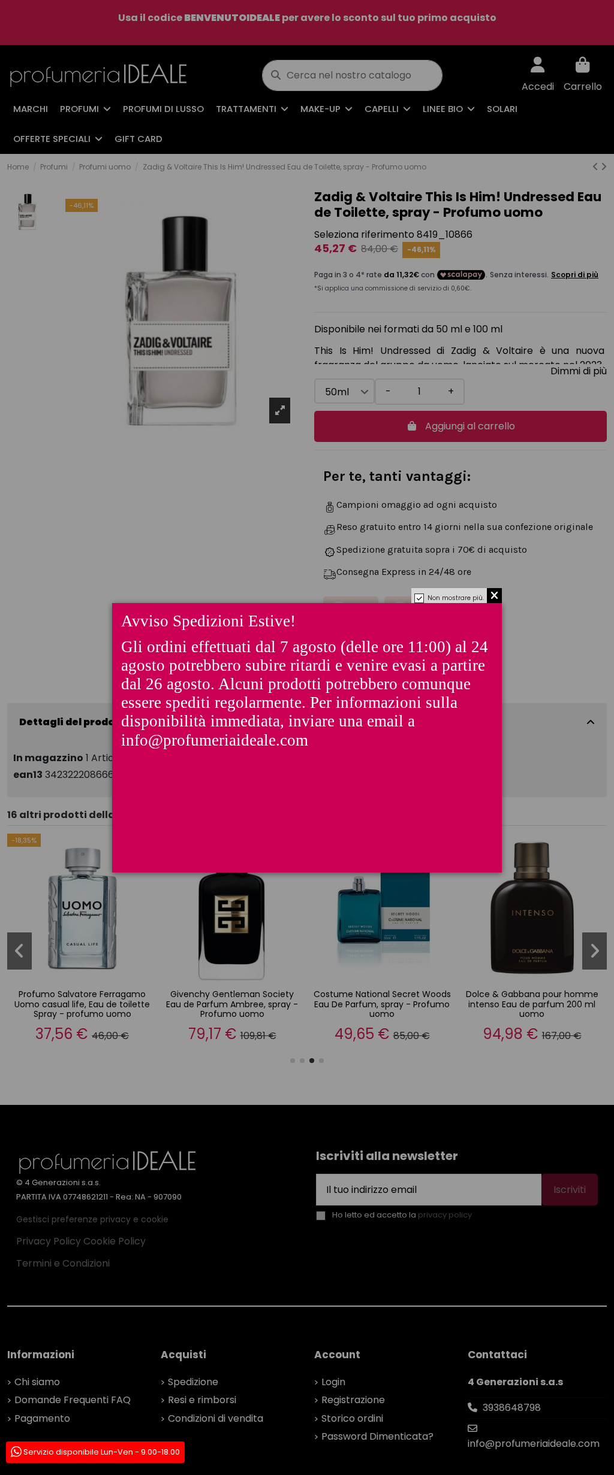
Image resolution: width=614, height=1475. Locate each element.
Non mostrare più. (456, 597)
